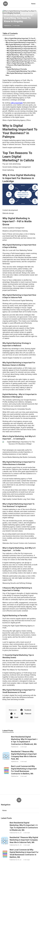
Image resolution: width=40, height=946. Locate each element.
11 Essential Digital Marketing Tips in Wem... (22, 71)
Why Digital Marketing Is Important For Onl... (22, 59)
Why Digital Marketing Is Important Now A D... (22, 46)
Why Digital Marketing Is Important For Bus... (22, 53)
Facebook (27, 710)
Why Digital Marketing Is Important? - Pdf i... (21, 44)
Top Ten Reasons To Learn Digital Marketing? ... (21, 40)
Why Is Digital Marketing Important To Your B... (20, 38)
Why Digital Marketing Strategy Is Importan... (22, 51)
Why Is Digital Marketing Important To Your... (22, 61)
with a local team (17, 103)
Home (33, 4)
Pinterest (28, 713)
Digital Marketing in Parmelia (17, 69)
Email (16, 717)
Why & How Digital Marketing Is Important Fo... (21, 42)
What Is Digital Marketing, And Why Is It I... (21, 57)
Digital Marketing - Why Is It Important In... (21, 55)
